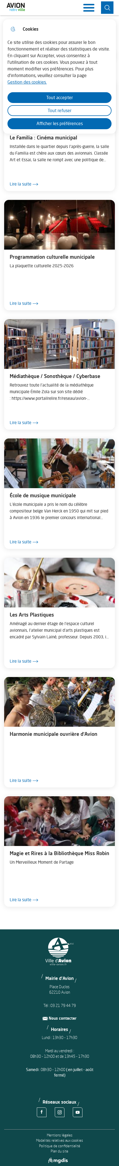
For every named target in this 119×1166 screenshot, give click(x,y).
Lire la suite (20, 184)
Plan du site (59, 1151)
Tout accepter (59, 97)
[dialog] (59, 76)
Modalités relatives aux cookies (59, 1140)
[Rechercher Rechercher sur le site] (107, 7)
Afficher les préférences (60, 123)
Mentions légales (60, 1135)
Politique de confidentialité (59, 1146)
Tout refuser (59, 110)
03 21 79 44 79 (63, 1005)
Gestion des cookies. (27, 82)
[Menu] (88, 7)
